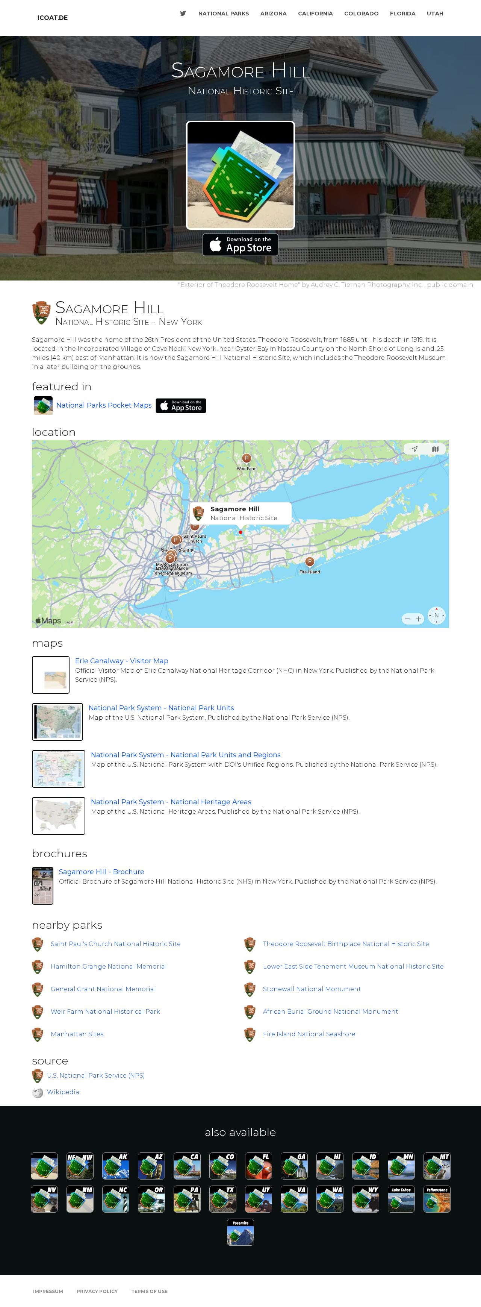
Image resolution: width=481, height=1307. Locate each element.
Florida (403, 13)
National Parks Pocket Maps (104, 405)
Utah (435, 13)
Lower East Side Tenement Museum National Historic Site (353, 966)
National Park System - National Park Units (161, 708)
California (315, 13)
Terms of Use (149, 1291)
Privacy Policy (97, 1291)
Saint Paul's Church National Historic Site (116, 944)
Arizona (273, 13)
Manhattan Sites (77, 1034)
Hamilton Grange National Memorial (109, 966)
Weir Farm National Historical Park (105, 1011)
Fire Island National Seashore (309, 1034)
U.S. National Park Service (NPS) (96, 1075)
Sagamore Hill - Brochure (101, 872)
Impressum (48, 1291)
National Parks (223, 13)
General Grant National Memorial (103, 989)
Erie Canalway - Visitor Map (121, 661)
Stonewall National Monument (312, 989)
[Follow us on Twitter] (183, 13)
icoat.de (53, 17)
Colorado (361, 13)
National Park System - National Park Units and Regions (186, 755)
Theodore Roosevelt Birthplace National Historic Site (346, 944)
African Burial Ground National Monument (330, 1011)
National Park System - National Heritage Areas (171, 802)
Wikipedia (63, 1092)
